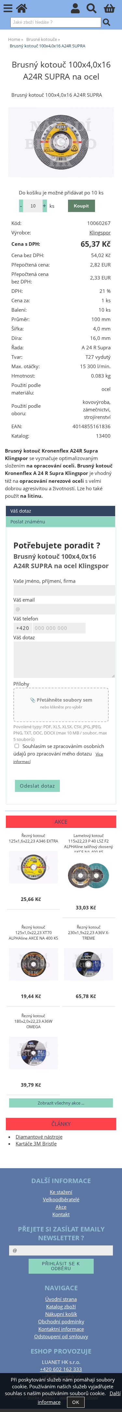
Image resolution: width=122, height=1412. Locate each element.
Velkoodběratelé (61, 1199)
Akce (61, 1207)
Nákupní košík (61, 1314)
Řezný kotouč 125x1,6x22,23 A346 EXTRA (33, 838)
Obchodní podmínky (61, 1321)
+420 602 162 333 (61, 1369)
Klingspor (100, 232)
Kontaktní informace (61, 1329)
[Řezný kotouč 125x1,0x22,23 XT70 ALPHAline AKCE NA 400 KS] (33, 964)
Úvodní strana (61, 1299)
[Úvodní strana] (25, 10)
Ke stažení (61, 1192)
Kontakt (61, 1214)
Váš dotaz (20, 511)
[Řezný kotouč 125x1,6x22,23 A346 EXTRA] (33, 867)
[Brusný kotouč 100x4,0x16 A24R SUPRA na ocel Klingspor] (61, 142)
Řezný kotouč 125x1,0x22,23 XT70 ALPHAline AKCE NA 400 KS (33, 932)
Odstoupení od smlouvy (61, 1336)
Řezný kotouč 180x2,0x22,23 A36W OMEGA (33, 1021)
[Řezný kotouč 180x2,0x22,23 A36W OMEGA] (33, 1053)
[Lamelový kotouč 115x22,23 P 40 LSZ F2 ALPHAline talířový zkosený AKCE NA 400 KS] (88, 875)
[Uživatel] (79, 10)
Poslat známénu (27, 522)
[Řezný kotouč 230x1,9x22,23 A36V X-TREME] (88, 964)
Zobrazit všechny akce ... (61, 1103)
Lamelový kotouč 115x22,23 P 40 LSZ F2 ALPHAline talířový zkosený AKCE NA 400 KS (88, 842)
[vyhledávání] (95, 10)
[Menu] (8, 8)
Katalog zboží (61, 1306)
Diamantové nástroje (39, 1136)
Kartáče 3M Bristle (36, 1143)
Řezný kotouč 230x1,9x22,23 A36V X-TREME (88, 932)
